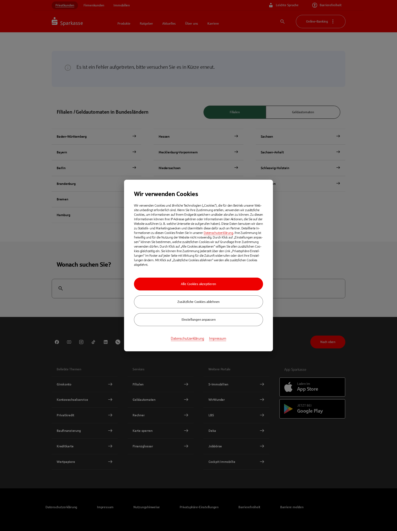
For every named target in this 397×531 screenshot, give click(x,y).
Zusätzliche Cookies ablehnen (198, 301)
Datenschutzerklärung (218, 233)
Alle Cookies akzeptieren (198, 284)
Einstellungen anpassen (199, 319)
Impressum (217, 338)
